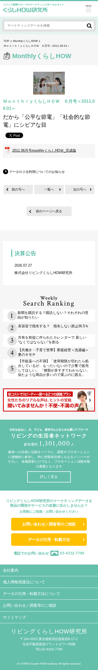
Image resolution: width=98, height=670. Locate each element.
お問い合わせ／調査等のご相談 (49, 524)
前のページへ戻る (49, 211)
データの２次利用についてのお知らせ (37, 171)
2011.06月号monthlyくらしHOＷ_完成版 (44, 150)
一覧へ (49, 189)
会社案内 (10, 570)
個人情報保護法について (24, 582)
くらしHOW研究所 (25, 11)
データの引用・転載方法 (49, 539)
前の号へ (18, 189)
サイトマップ (14, 617)
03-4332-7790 (72, 553)
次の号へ (79, 189)
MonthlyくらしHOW (25, 40)
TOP (6, 40)
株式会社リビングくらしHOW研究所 (43, 269)
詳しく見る (49, 477)
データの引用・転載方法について (31, 593)
